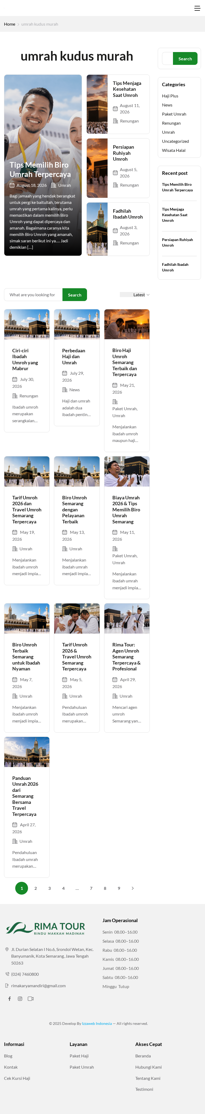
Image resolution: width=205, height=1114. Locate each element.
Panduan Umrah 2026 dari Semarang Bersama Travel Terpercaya (25, 796)
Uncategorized (175, 141)
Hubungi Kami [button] (148, 1066)
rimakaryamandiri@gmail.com (38, 985)
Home (9, 23)
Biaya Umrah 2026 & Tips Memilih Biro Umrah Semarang (126, 509)
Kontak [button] (11, 1066)
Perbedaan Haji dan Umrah (73, 356)
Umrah (64, 185)
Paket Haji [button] (79, 1055)
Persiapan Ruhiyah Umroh (123, 153)
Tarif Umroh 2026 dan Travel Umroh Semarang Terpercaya (26, 509)
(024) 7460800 (25, 974)
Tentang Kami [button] (147, 1078)
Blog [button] (8, 1055)
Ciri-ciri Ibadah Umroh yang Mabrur (25, 359)
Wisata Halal (174, 150)
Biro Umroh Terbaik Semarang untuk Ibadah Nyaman (26, 656)
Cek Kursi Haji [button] (17, 1078)
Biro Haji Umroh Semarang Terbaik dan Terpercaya (124, 362)
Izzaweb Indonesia (97, 1023)
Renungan (129, 120)
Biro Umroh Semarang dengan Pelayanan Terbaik (74, 509)
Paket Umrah (124, 408)
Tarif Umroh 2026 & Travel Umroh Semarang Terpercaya (76, 656)
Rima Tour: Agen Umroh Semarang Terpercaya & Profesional (126, 656)
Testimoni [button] (144, 1089)
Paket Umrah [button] (82, 1066)
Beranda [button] (143, 1055)
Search (74, 294)
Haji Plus (170, 95)
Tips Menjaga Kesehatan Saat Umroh (127, 89)
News (74, 389)
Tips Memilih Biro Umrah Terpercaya (40, 169)
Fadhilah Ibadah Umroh (128, 214)
